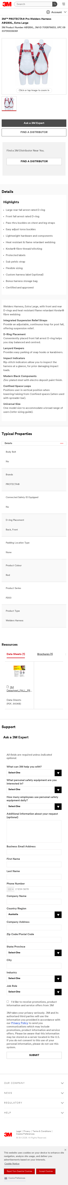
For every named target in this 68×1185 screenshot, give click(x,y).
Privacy (26, 1131)
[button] (15, 1178)
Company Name (16, 896)
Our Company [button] (14, 1083)
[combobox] (10, 889)
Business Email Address (21, 846)
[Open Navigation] (63, 4)
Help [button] (7, 1113)
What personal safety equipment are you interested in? (32, 782)
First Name (13, 859)
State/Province (16, 947)
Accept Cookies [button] (46, 1171)
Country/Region (16, 908)
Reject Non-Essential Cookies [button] (19, 1171)
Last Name (13, 871)
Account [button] (56, 12)
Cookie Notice (11, 1164)
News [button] (8, 1093)
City (9, 960)
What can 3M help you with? (24, 767)
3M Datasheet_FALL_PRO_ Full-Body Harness (19, 689)
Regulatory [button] (13, 1103)
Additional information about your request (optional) (32, 816)
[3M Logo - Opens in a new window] (7, 4)
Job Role (12, 986)
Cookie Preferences (25, 1134)
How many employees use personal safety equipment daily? (32, 799)
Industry (12, 972)
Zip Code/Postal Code (20, 934)
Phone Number (16, 883)
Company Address (18, 922)
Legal (18, 1131)
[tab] (16, 654)
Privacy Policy (19, 1023)
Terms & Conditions (42, 1131)
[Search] (54, 4)
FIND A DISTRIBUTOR (34, 161)
